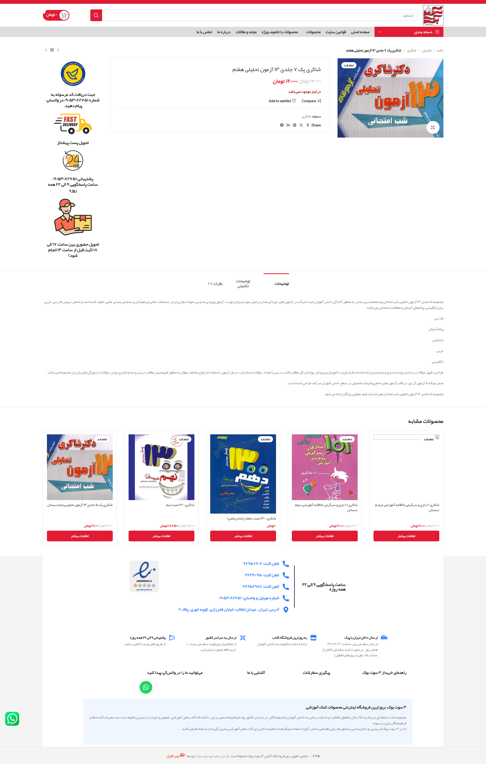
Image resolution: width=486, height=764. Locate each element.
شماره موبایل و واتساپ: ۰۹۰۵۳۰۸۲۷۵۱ (249, 598)
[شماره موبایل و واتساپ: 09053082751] (286, 598)
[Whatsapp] (146, 687)
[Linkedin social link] (288, 125)
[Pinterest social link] (294, 125)
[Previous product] (58, 50)
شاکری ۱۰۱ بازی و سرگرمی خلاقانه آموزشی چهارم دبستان (407, 507)
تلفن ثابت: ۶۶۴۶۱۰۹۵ (262, 575)
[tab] (276, 281)
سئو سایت (202, 755)
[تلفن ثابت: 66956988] (286, 587)
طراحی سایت (220, 755)
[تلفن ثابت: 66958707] (286, 564)
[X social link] (301, 125)
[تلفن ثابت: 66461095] (286, 575)
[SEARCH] (96, 15)
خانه (440, 50)
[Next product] (46, 50)
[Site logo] (433, 16)
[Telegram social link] (282, 125)
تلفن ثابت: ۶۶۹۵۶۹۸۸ (261, 586)
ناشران (427, 50)
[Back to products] (52, 50)
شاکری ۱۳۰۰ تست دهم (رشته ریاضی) (251, 518)
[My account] (80, 15)
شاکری (411, 50)
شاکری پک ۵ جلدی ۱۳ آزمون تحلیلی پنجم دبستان (80, 504)
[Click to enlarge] (433, 127)
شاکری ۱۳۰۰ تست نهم (180, 504)
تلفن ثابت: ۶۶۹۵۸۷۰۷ (261, 563)
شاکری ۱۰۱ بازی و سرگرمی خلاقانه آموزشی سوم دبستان (326, 507)
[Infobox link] (73, 84)
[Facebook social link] (308, 125)
